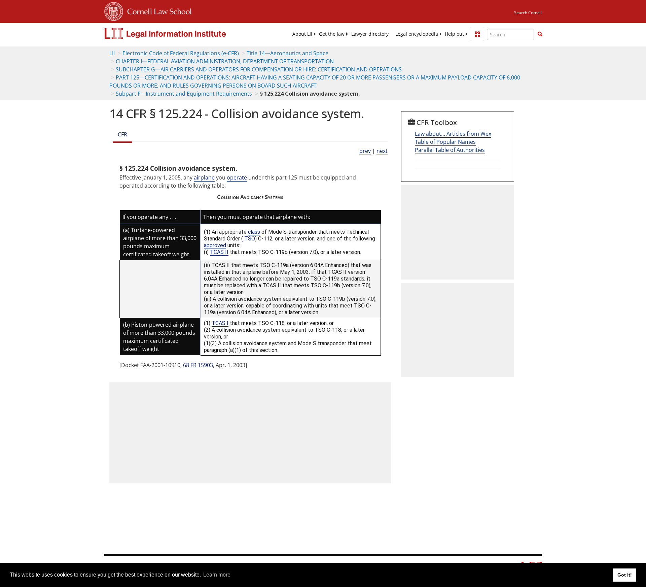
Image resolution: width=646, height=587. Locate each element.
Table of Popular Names (445, 141)
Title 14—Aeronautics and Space (287, 53)
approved (215, 245)
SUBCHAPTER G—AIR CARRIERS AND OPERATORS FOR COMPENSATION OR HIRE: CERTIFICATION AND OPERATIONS (259, 69)
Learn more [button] (216, 575)
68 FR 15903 (198, 365)
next (382, 151)
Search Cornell (528, 12)
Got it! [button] (624, 575)
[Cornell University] (113, 10)
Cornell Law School (157, 10)
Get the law (332, 34)
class (254, 232)
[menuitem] (302, 34)
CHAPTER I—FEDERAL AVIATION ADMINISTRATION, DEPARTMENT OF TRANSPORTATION (225, 61)
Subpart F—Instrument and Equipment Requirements (184, 93)
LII (112, 53)
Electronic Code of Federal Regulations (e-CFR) (180, 53)
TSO (249, 238)
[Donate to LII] (477, 34)
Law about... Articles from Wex (453, 133)
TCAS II (219, 252)
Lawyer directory (370, 34)
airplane (204, 177)
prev (365, 151)
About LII (302, 34)
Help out (454, 34)
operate (237, 177)
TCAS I (220, 323)
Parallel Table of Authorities (450, 150)
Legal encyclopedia (416, 34)
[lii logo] (180, 34)
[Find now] (540, 34)
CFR (122, 134)
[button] (540, 34)
